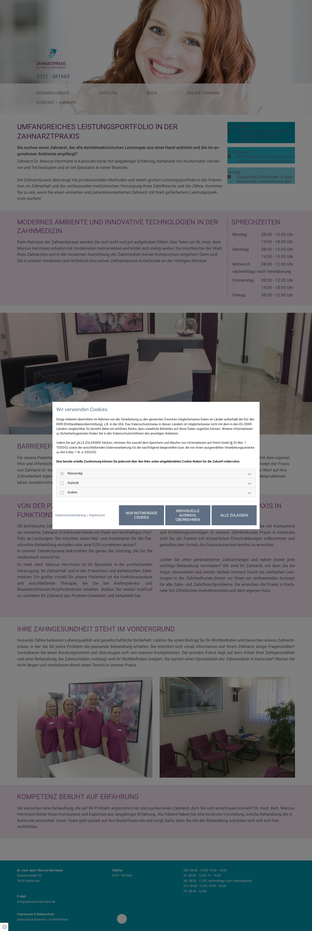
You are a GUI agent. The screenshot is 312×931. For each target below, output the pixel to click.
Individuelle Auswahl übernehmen (188, 515)
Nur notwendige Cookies (141, 515)
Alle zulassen (234, 515)
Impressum (97, 515)
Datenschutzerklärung (70, 515)
